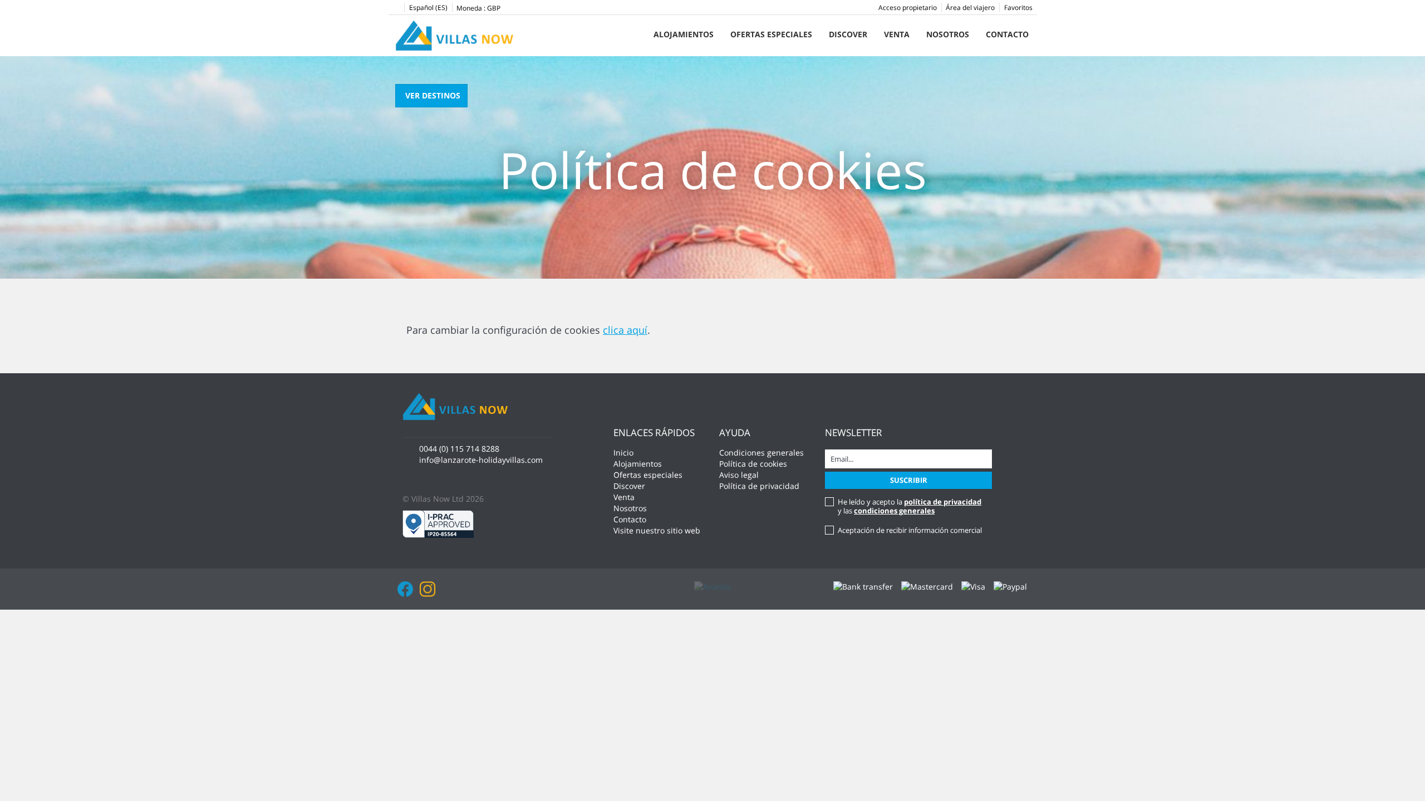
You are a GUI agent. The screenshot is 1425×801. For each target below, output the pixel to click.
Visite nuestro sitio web (656, 530)
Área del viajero (970, 7)
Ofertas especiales (771, 34)
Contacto (1007, 34)
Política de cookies (753, 463)
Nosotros (947, 34)
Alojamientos (683, 34)
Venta (897, 34)
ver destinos (432, 95)
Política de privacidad (759, 486)
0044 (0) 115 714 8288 (459, 448)
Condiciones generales (761, 452)
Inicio (623, 452)
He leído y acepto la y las (909, 506)
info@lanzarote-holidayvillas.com (481, 459)
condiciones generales (894, 511)
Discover (848, 34)
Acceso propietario (907, 7)
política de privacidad (942, 502)
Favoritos (1018, 7)
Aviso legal (739, 474)
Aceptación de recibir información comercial (910, 530)
